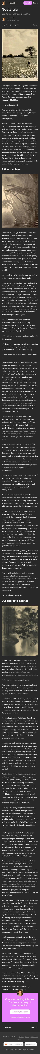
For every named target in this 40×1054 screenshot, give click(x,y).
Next (33, 1027)
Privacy (21, 1037)
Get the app (30, 1044)
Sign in (35, 3)
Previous (8, 1027)
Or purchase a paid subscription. (20, 1017)
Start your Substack (14, 1044)
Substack (9, 1050)
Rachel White (11, 18)
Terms (27, 1037)
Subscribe (27, 3)
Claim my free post (20, 1012)
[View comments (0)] (11, 25)
